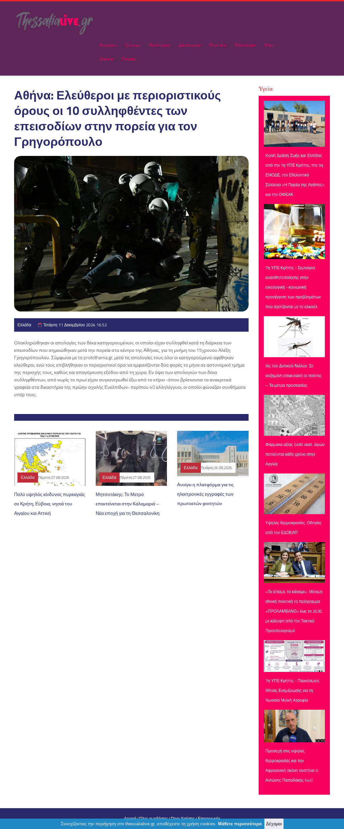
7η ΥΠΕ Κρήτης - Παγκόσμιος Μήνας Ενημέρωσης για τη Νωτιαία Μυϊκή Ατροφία (292, 690)
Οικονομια (245, 44)
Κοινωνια (108, 44)
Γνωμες (129, 58)
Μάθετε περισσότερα (240, 823)
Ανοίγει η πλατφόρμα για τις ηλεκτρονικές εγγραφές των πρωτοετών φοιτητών (205, 494)
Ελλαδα (132, 44)
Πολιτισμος (159, 44)
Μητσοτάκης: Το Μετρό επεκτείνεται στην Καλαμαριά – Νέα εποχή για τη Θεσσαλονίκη (128, 503)
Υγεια (269, 44)
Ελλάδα (24, 325)
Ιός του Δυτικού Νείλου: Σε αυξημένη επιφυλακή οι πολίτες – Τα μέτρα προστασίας (293, 375)
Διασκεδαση (190, 44)
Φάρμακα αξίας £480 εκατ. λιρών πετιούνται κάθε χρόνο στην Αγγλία (295, 454)
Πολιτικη (217, 44)
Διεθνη (107, 58)
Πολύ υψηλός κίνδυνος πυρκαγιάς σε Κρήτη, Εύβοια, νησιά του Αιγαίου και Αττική (49, 503)
